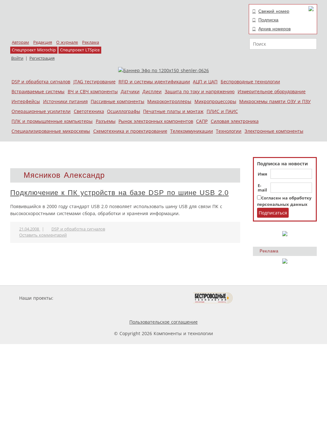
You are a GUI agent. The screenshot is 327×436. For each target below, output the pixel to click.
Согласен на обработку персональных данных (284, 201)
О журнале (67, 42)
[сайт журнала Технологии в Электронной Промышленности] (116, 298)
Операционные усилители (41, 111)
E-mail (262, 188)
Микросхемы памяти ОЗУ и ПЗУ (275, 101)
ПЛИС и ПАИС (222, 111)
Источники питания (65, 101)
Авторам (20, 42)
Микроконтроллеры (169, 101)
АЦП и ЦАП (205, 82)
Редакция (42, 42)
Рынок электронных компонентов (155, 121)
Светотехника (89, 111)
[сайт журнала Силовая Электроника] (75, 298)
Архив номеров (274, 28)
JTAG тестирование (94, 82)
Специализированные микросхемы (50, 131)
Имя (262, 174)
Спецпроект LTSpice (80, 50)
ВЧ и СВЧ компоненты (93, 91)
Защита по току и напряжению (200, 91)
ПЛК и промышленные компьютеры (52, 121)
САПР (202, 121)
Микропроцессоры (215, 101)
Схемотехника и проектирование (130, 131)
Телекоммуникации (191, 131)
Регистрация (42, 58)
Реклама (90, 42)
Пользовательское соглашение (163, 322)
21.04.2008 (29, 229)
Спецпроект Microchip (34, 50)
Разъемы (106, 121)
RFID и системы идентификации (154, 82)
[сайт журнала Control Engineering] (255, 298)
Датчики (130, 91)
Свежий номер (273, 11)
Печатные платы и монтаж (173, 111)
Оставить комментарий (43, 235)
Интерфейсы (25, 101)
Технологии (228, 131)
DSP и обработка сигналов (40, 82)
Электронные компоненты (274, 131)
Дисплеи (152, 91)
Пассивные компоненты (117, 101)
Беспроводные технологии (250, 82)
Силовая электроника (235, 121)
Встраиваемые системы (38, 91)
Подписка (268, 19)
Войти (17, 58)
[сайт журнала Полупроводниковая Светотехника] (163, 298)
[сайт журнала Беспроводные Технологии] (213, 298)
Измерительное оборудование (272, 91)
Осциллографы (123, 111)
